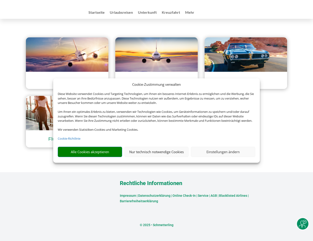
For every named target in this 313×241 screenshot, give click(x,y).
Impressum (128, 195)
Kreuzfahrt (171, 12)
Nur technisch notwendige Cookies (156, 152)
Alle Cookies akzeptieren (90, 152)
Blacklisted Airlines (233, 195)
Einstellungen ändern (223, 152)
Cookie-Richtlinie (69, 138)
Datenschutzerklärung (154, 195)
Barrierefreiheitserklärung (139, 201)
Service (203, 195)
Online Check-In (184, 195)
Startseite (96, 12)
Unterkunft (147, 12)
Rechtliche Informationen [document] (151, 183)
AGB (214, 195)
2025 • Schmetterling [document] (157, 225)
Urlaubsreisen (121, 12)
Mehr (189, 12)
